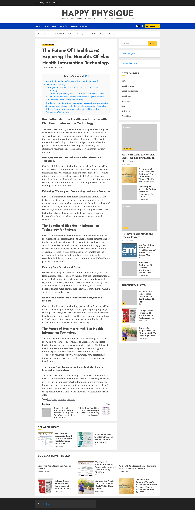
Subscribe (154, 26)
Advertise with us (79, 26)
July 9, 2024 (60, 446)
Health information (48, 44)
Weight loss (126, 116)
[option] (139, 298)
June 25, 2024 (144, 199)
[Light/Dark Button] (138, 26)
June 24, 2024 (100, 445)
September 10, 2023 (146, 258)
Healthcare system (129, 53)
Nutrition (126, 111)
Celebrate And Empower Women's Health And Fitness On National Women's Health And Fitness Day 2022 (147, 177)
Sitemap (63, 26)
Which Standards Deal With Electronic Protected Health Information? (104, 438)
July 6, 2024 (144, 338)
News (124, 106)
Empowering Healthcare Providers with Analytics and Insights (77, 103)
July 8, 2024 (126, 164)
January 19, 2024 (49, 68)
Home (37, 26)
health (55, 399)
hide (86, 76)
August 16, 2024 (128, 240)
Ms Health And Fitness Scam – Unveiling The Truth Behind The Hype (139, 158)
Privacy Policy (50, 26)
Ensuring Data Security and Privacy (64, 99)
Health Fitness (128, 86)
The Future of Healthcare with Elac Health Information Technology (75, 106)
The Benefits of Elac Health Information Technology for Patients (73, 96)
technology (70, 399)
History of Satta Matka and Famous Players (137, 235)
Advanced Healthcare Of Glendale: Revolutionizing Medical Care (146, 268)
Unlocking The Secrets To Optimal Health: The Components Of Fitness (148, 192)
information (62, 399)
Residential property (129, 63)
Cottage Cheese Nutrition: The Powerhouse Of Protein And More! (147, 314)
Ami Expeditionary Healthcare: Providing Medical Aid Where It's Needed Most (147, 250)
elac (49, 399)
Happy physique (97, 13)
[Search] (142, 26)
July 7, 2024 (143, 320)
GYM (124, 81)
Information (127, 101)
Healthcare (126, 96)
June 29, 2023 (144, 275)
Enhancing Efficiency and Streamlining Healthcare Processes (76, 93)
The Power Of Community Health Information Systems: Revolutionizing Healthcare (65, 438)
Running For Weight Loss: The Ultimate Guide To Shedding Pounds (147, 332)
